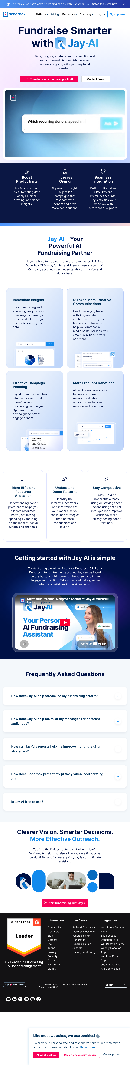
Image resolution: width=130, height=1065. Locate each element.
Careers (52, 939)
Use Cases (79, 920)
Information (56, 920)
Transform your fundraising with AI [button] (51, 79)
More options (111, 1054)
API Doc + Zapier (111, 968)
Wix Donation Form (112, 943)
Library (52, 968)
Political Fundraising (84, 927)
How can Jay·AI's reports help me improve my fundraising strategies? (55, 749)
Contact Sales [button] (95, 79)
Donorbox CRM (36, 265)
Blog (50, 935)
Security (53, 956)
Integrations (109, 920)
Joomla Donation (111, 964)
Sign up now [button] (117, 14)
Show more (87, 1047)
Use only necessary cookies (80, 1054)
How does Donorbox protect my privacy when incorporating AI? (57, 776)
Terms (51, 948)
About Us (53, 931)
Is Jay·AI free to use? (27, 802)
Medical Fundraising (84, 931)
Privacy (52, 952)
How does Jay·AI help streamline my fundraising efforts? (54, 696)
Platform (41, 14)
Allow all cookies (46, 1054)
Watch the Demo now (104, 4)
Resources (68, 14)
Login (99, 14)
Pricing (55, 14)
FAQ (50, 943)
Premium (75, 265)
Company (85, 14)
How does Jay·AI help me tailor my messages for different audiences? (55, 721)
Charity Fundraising (84, 952)
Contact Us (54, 927)
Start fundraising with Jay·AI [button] (66, 903)
